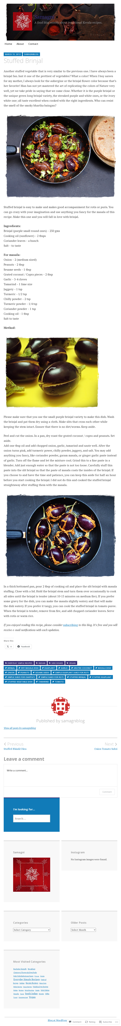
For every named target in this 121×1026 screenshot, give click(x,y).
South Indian (31, 993)
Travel (15, 997)
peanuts (25, 672)
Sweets (41, 994)
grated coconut (83, 668)
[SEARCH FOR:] (31, 818)
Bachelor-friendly (20, 969)
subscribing (70, 625)
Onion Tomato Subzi (105, 746)
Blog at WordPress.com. (60, 1020)
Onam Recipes (27, 987)
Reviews (21, 990)
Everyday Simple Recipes (20, 663)
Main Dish (42, 983)
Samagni (44, 16)
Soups (22, 994)
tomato (59, 682)
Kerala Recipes (32, 983)
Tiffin (47, 994)
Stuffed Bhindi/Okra (15, 746)
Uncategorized (23, 997)
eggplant (50, 668)
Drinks (42, 976)
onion (11, 672)
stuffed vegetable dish (20, 682)
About (20, 43)
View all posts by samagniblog (20, 728)
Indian (42, 663)
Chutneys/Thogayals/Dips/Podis (25, 972)
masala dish (104, 668)
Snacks (16, 993)
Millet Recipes (17, 987)
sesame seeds (42, 672)
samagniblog (31, 54)
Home (8, 43)
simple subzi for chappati (21, 677)
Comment (107, 792)
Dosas (37, 976)
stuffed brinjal (78, 677)
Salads (37, 990)
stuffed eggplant (101, 677)
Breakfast (31, 969)
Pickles (15, 990)
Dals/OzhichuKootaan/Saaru (23, 976)
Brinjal (11, 668)
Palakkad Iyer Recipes (40, 987)
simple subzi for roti (52, 677)
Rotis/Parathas (29, 990)
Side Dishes (57, 663)
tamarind (44, 682)
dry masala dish (30, 668)
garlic (64, 668)
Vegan (72, 663)
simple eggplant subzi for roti (72, 672)
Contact (33, 43)
